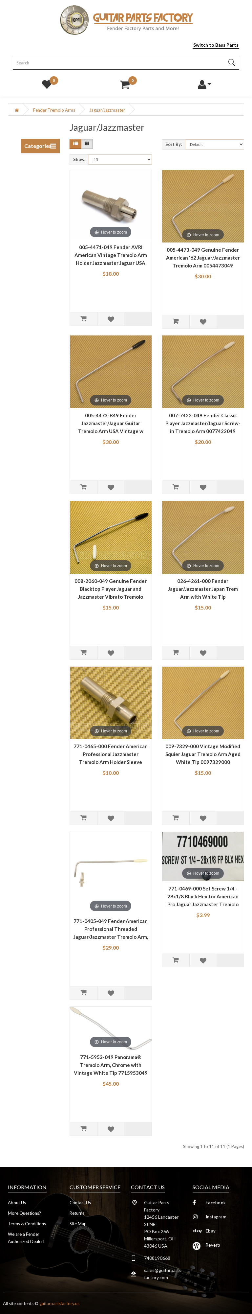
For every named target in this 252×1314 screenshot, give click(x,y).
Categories (38, 146)
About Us (17, 1202)
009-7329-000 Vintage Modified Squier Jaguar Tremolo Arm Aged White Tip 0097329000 (203, 754)
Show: (79, 159)
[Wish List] (47, 82)
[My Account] (204, 82)
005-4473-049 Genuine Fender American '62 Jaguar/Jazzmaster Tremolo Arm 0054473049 (203, 257)
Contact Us (80, 1202)
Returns (77, 1213)
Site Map (78, 1223)
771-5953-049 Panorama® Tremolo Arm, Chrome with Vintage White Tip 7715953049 (111, 1065)
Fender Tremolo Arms (54, 110)
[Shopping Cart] (124, 82)
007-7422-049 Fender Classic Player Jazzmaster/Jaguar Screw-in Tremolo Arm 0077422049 (203, 423)
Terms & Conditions (27, 1223)
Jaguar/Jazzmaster (107, 110)
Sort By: (173, 144)
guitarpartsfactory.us (59, 1303)
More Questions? (24, 1213)
